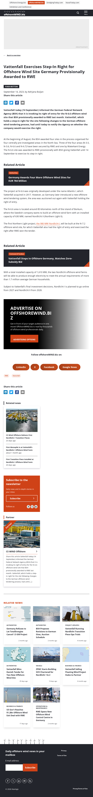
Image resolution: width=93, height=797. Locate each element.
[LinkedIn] (36, 506)
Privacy (63, 751)
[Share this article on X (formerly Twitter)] (11, 392)
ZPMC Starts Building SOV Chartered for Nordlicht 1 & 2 (46, 672)
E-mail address (12, 760)
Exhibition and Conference (20, 7)
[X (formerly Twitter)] (32, 506)
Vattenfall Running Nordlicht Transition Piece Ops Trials (75, 631)
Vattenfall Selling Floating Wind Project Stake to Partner (75, 672)
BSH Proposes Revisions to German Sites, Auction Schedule (46, 633)
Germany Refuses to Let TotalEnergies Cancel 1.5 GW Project (17, 631)
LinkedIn (21, 367)
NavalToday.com (72, 2)
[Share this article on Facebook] (17, 103)
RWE (6, 376)
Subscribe (15, 498)
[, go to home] (14, 13)
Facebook (49, 367)
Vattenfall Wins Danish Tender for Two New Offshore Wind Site (15, 673)
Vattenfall (16, 376)
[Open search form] (78, 13)
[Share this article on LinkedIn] (6, 103)
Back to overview (13, 55)
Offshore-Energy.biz (18, 2)
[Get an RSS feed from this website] (30, 781)
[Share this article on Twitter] (11, 103)
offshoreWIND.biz (36, 2)
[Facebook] (28, 506)
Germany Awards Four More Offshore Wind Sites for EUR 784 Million (39, 179)
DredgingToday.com (55, 2)
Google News (70, 367)
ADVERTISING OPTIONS (24, 339)
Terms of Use (61, 755)
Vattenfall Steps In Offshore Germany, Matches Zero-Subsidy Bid (40, 260)
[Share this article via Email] (23, 103)
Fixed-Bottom (11, 86)
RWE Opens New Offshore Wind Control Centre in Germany (44, 716)
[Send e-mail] (24, 781)
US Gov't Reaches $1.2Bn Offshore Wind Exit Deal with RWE (17, 712)
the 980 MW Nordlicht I (48, 223)
